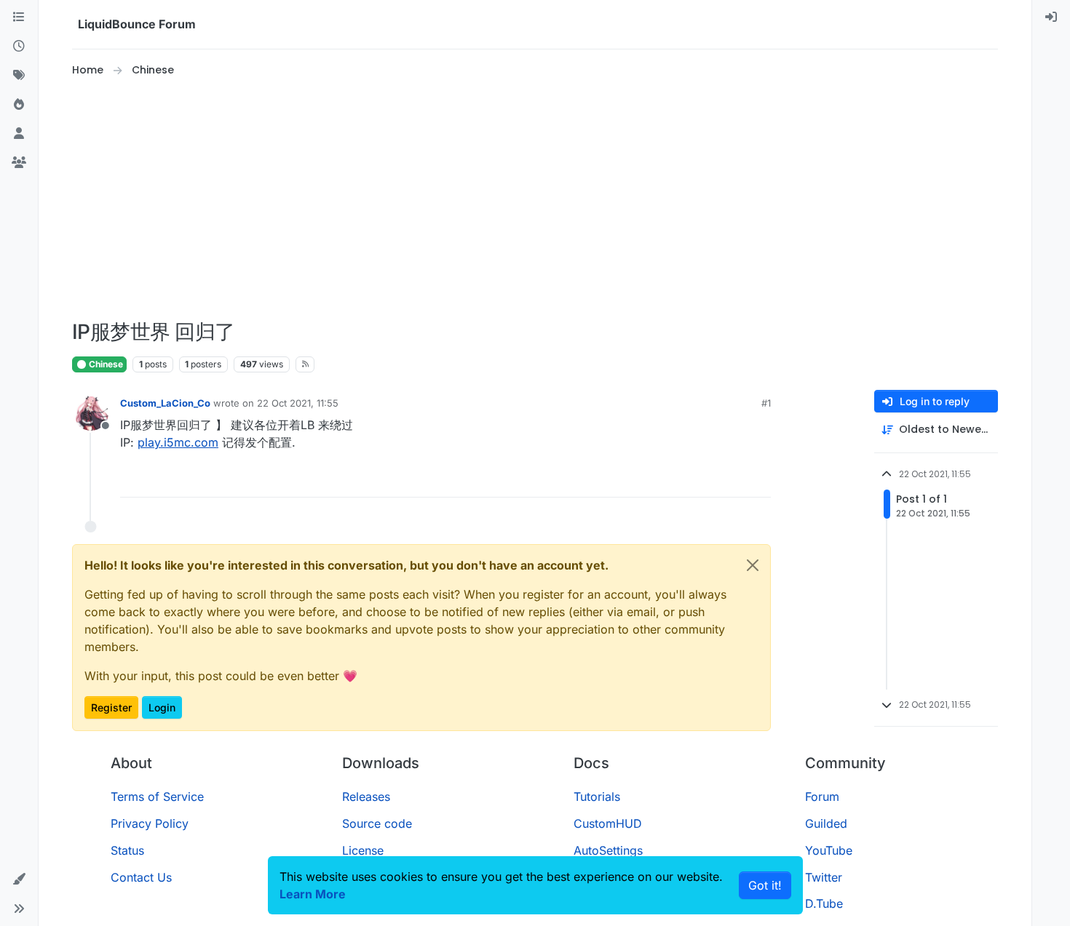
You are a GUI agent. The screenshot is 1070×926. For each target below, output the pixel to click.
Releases (366, 796)
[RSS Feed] (305, 364)
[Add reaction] (705, 479)
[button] (19, 879)
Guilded (826, 823)
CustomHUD (608, 823)
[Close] (752, 565)
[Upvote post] (733, 479)
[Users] (19, 133)
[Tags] (19, 75)
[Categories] (19, 17)
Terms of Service (157, 796)
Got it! (765, 885)
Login (161, 707)
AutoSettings (608, 850)
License (363, 850)
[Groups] (19, 163)
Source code (377, 823)
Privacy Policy (150, 823)
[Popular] (19, 104)
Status (127, 850)
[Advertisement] (535, 199)
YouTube (828, 850)
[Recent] (19, 46)
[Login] (1051, 17)
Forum (822, 796)
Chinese (105, 364)
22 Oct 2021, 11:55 (297, 403)
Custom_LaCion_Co (165, 403)
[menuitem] (1051, 17)
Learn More (313, 894)
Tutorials (597, 796)
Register (111, 707)
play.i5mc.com (178, 442)
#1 (766, 403)
